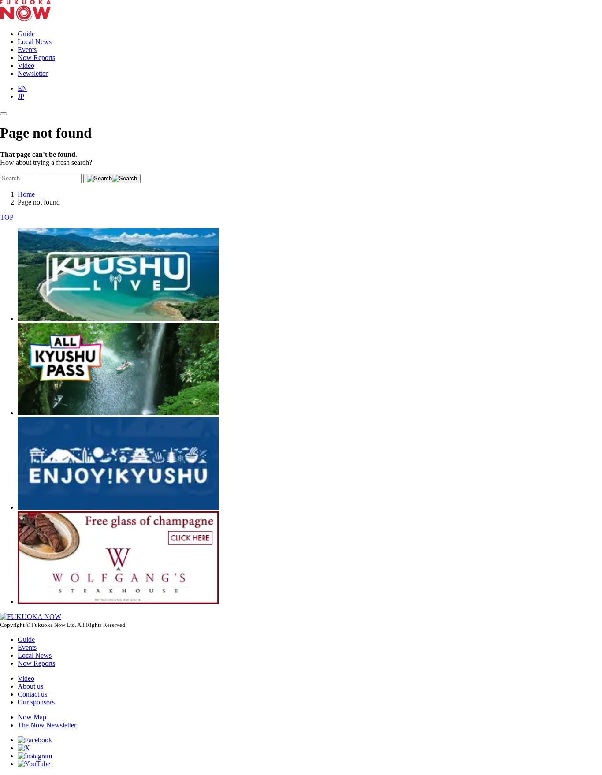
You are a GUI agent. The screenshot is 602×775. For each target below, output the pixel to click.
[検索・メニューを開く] (3, 113)
